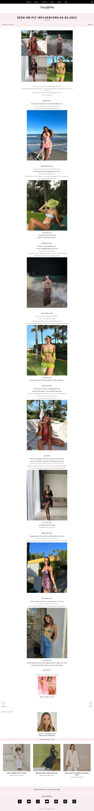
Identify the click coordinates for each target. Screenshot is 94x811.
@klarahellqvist (47, 166)
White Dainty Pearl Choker (47, 237)
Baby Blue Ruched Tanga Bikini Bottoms (47, 171)
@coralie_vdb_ (47, 243)
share (91, 24)
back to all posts (8, 24)
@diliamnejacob (47, 313)
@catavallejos (47, 598)
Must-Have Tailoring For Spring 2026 (77, 774)
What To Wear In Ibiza (47, 697)
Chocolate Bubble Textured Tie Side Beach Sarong (47, 461)
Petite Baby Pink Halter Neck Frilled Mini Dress (47, 104)
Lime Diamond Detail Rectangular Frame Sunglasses (47, 380)
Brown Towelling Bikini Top (47, 246)
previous (3, 706)
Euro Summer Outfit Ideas (16, 773)
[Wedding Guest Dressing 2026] (46, 757)
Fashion (28, 2)
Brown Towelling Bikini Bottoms (47, 248)
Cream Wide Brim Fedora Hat (47, 235)
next (91, 706)
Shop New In (47, 670)
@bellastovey (47, 386)
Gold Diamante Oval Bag (47, 525)
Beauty (36, 2)
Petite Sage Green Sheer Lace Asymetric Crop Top (47, 601)
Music (52, 2)
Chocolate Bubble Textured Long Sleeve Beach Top (47, 459)
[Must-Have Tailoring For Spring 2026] (77, 757)
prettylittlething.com (49, 789)
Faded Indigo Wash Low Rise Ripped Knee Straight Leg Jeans (47, 663)
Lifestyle (44, 2)
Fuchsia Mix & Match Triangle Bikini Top (47, 389)
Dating (59, 2)
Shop (66, 2)
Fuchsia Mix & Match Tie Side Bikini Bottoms (47, 391)
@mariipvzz (47, 101)
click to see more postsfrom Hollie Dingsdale (47, 734)
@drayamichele (47, 533)
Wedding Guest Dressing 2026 (47, 773)
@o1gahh (47, 456)
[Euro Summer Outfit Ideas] (16, 757)
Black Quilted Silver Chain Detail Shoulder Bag (47, 665)
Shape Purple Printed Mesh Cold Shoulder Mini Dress (47, 536)
